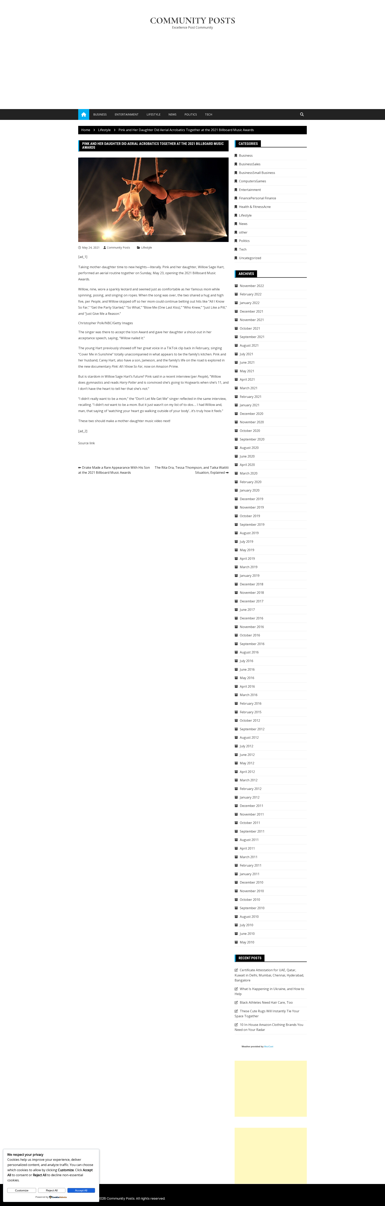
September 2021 (252, 337)
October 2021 (250, 328)
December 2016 (251, 618)
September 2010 (252, 908)
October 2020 (250, 430)
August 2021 (249, 345)
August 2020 (249, 447)
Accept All (81, 1190)
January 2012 (249, 797)
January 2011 (249, 874)
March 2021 (248, 388)
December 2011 (251, 806)
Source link (86, 443)
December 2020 (251, 413)
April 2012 (247, 772)
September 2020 (252, 439)
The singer (86, 332)
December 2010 (251, 882)
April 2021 (247, 379)
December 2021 (251, 311)
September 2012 (252, 729)
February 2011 (250, 865)
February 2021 (250, 396)
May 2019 (247, 550)
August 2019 (249, 533)
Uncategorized (250, 258)
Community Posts (192, 20)
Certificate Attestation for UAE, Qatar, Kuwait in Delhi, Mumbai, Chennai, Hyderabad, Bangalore (269, 975)
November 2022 (252, 286)
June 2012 (247, 754)
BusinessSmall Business (257, 173)
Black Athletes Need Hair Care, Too (266, 1002)
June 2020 (247, 456)
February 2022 (250, 294)
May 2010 (247, 942)
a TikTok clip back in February (186, 348)
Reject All (52, 1190)
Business (100, 114)
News (172, 114)
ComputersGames (252, 181)
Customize (21, 1190)
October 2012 (250, 720)
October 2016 (250, 635)
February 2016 (250, 703)
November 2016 (252, 627)
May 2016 (247, 678)
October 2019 (250, 516)
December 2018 (251, 584)
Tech (208, 114)
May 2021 (247, 371)
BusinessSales (249, 164)
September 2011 (252, 831)
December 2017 (251, 601)
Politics (190, 114)
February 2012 (250, 789)
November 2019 (252, 507)
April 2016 (247, 686)
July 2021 (246, 354)
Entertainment (127, 114)
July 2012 (246, 746)
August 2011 (249, 840)
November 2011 (252, 814)
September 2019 (252, 524)
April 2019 (247, 558)
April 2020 (247, 465)
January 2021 (249, 405)
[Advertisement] (192, 63)
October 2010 (250, 899)
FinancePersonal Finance (257, 198)
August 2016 (249, 652)
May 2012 (247, 763)
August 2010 (249, 916)
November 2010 (252, 891)
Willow (83, 289)
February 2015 (250, 712)
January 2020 (249, 490)
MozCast (268, 1046)
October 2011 (250, 823)
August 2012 (249, 737)
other (243, 232)
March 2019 (248, 567)
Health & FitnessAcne (255, 207)
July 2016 (246, 661)
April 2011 (247, 848)
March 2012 (248, 780)
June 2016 (247, 669)
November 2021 (252, 320)
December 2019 (251, 499)
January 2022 (249, 303)
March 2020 (248, 473)
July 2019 (246, 541)
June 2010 (247, 933)
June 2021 (247, 362)
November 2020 (252, 422)
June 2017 (247, 609)
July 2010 (246, 925)
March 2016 (248, 695)
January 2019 (249, 575)
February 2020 (250, 482)
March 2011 (248, 857)
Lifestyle (153, 114)
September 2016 (252, 644)
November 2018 (252, 592)
